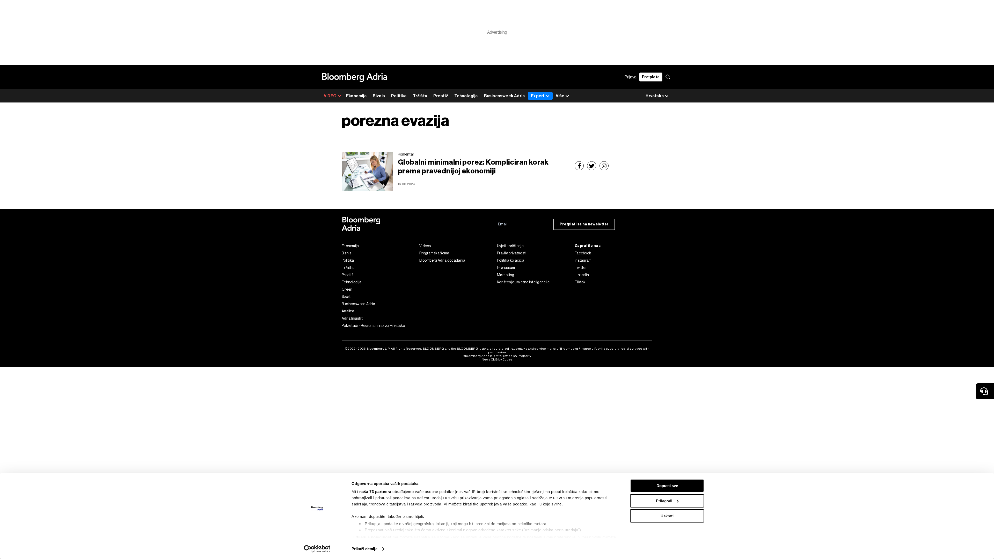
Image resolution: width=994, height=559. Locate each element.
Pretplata (651, 77)
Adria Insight (352, 318)
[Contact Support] (985, 391)
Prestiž (440, 95)
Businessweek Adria (504, 95)
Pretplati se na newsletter (584, 224)
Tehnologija (466, 95)
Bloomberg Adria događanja (442, 260)
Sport (346, 297)
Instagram (583, 260)
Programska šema (434, 253)
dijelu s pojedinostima (377, 537)
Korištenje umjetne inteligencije (523, 282)
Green (347, 289)
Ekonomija (356, 95)
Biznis (379, 95)
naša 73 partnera (375, 491)
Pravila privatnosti (512, 253)
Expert (538, 95)
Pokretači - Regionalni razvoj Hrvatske (373, 325)
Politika (399, 95)
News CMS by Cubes (497, 359)
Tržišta (420, 95)
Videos (425, 246)
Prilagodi (664, 501)
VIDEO (330, 95)
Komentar (406, 154)
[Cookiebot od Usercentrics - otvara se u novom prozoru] (317, 549)
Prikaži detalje (364, 549)
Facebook (583, 253)
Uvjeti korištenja (510, 246)
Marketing (505, 275)
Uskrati (667, 516)
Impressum (506, 268)
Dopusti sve (667, 485)
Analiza (348, 311)
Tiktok (580, 282)
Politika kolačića (510, 260)
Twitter (581, 268)
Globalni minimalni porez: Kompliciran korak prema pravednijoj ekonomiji (473, 166)
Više (560, 95)
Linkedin (582, 275)
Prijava (631, 77)
